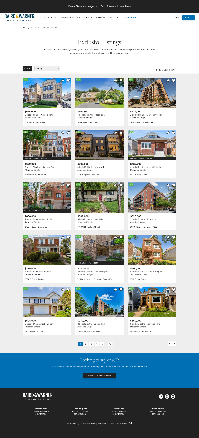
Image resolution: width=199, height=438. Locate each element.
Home (25, 28)
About (113, 17)
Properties (34, 28)
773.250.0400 (158, 414)
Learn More (125, 6)
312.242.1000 (41, 414)
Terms (103, 423)
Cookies (111, 423)
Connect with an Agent (99, 375)
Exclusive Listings (49, 28)
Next (171, 70)
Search (189, 17)
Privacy (94, 423)
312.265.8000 (129, 17)
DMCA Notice (121, 423)
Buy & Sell (49, 17)
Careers (100, 17)
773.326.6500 (80, 414)
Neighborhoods (69, 17)
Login (176, 17)
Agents (88, 17)
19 (110, 343)
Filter (27, 68)
